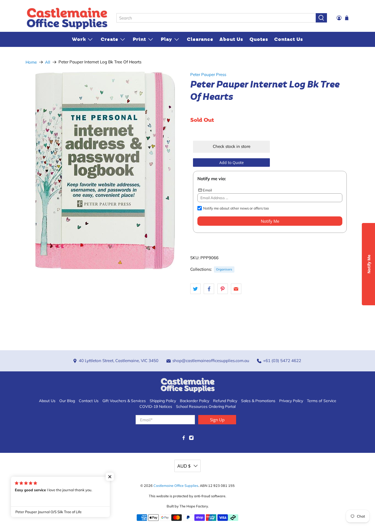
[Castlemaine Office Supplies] (67, 18)
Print (139, 39)
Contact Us (288, 39)
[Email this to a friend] (236, 289)
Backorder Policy (194, 400)
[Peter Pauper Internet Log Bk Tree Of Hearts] (105, 170)
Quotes (259, 39)
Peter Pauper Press (208, 74)
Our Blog (67, 400)
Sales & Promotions (258, 400)
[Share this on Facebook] (209, 289)
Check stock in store (231, 146)
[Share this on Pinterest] (222, 289)
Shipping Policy (163, 400)
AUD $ (184, 466)
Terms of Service (321, 400)
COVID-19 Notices (155, 406)
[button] (110, 477)
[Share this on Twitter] (195, 289)
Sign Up (217, 419)
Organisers (224, 269)
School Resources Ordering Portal (206, 406)
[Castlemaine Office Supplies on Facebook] (183, 438)
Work (79, 39)
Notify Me (270, 221)
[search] (216, 17)
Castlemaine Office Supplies (175, 485)
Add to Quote (231, 162)
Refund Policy (225, 400)
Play (166, 39)
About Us (231, 39)
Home (31, 62)
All (47, 62)
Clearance (200, 39)
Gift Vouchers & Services (124, 400)
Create (109, 39)
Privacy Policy (291, 400)
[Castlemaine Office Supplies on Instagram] (191, 438)
